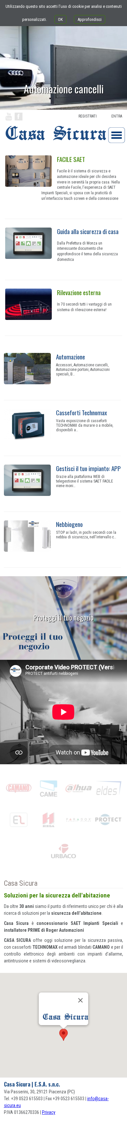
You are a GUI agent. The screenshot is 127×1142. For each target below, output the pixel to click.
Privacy (48, 1112)
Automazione (70, 356)
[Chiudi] (80, 1000)
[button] (63, 1034)
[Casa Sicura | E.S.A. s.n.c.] (53, 144)
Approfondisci (90, 19)
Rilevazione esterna (79, 292)
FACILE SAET (71, 159)
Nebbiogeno (69, 524)
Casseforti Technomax (81, 412)
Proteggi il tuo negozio (63, 617)
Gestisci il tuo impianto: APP (88, 468)
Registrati (87, 116)
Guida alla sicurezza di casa (88, 231)
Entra (116, 116)
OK (60, 19)
